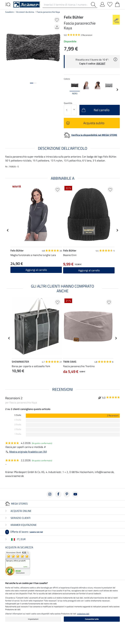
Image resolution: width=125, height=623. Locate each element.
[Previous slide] (66, 89)
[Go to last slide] (7, 230)
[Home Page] (26, 4)
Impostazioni (33, 619)
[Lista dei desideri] (109, 4)
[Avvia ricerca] (94, 4)
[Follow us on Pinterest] (66, 494)
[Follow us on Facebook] (58, 494)
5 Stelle (17, 415)
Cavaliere (9, 12)
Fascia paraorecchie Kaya (48, 12)
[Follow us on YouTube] (75, 494)
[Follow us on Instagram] (50, 494)
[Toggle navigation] (7, 4)
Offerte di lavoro (25, 532)
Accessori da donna (25, 12)
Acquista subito (93, 122)
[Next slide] (117, 89)
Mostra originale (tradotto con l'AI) (28, 452)
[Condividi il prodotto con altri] (57, 27)
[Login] (102, 4)
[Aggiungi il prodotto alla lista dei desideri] (57, 20)
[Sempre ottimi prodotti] (17, 563)
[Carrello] (117, 4)
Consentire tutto (92, 619)
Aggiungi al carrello (36, 270)
